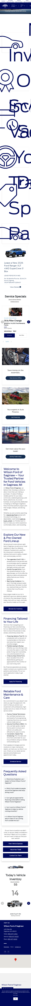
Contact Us (18, 947)
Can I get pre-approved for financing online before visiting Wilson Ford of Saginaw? (15, 800)
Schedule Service (14, 301)
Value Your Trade (15, 849)
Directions (6, 947)
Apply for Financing (15, 681)
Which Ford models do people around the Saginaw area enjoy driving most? (15, 790)
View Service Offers (16, 378)
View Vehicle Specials (16, 843)
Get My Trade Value (15, 456)
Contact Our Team (16, 855)
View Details (15, 287)
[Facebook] (5, 952)
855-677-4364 (13, 934)
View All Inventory (14, 881)
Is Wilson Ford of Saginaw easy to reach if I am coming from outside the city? (14, 818)
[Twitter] (8, 952)
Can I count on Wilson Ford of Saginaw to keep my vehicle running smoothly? (15, 809)
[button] (15, 960)
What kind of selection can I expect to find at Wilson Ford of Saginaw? (15, 781)
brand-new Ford (12, 515)
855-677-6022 (14, 936)
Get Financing (15, 417)
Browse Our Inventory (15, 609)
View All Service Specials (15, 299)
